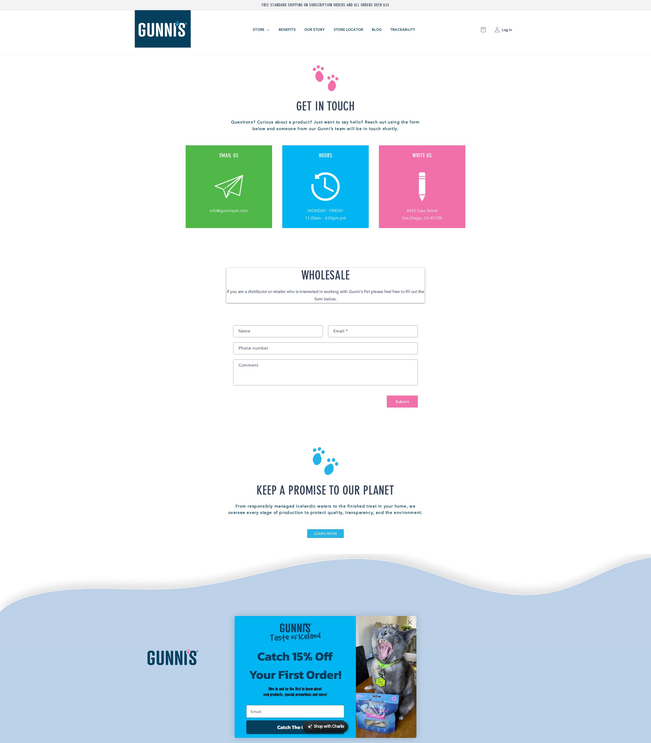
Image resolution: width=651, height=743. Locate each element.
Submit (402, 401)
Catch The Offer (295, 727)
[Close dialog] (410, 622)
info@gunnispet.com (229, 211)
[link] (325, 535)
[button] (261, 29)
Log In (506, 29)
